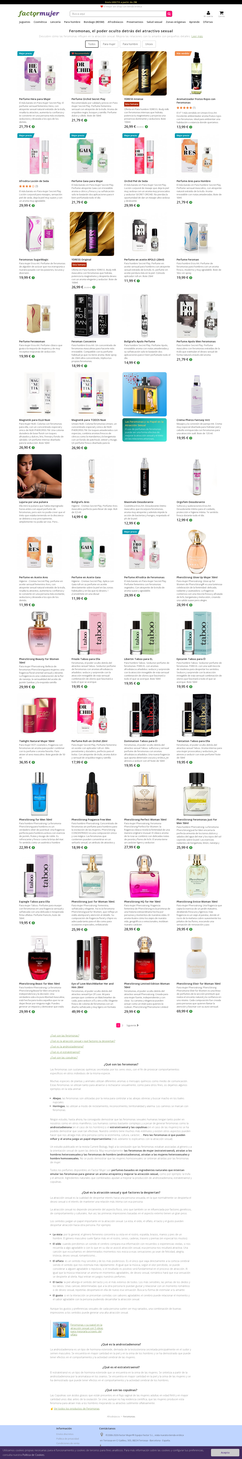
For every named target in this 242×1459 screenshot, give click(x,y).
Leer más (197, 36)
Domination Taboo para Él (140, 741)
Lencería (55, 22)
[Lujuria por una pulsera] (42, 476)
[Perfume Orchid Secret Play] (95, 73)
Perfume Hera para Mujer (35, 99)
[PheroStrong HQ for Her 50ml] (147, 876)
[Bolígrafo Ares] (95, 476)
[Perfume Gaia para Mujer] (95, 155)
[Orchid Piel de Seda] (147, 155)
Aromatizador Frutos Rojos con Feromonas (196, 100)
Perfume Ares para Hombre (193, 181)
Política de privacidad (67, 1438)
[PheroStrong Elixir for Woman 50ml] (200, 958)
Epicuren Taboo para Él (191, 659)
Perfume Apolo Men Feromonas (196, 341)
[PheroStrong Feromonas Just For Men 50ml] (200, 794)
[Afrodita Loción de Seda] (42, 155)
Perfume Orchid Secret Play (88, 99)
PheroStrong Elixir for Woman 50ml (199, 983)
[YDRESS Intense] (147, 73)
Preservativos (135, 22)
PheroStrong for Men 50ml (35, 819)
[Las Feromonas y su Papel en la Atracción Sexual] (147, 394)
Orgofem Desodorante (191, 502)
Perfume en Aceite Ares (33, 577)
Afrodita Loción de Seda (34, 181)
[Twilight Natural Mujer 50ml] (42, 715)
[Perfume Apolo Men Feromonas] (200, 316)
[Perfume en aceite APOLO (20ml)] (147, 234)
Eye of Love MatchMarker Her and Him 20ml (93, 985)
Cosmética (40, 22)
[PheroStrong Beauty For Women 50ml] (42, 633)
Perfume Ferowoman (32, 341)
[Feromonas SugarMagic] (42, 234)
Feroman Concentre (84, 341)
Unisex (149, 44)
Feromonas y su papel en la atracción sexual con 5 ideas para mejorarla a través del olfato (87, 1329)
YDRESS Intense (133, 99)
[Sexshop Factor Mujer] (38, 16)
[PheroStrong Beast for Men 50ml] (42, 958)
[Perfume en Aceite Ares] (42, 552)
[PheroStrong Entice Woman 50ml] (200, 876)
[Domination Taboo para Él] (147, 715)
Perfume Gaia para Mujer (87, 181)
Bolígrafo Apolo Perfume (139, 341)
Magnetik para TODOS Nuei (89, 420)
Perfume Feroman (188, 259)
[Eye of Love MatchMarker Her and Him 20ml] (95, 958)
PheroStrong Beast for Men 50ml (39, 983)
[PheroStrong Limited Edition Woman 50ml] (147, 958)
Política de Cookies (33, 1455)
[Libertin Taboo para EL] (147, 633)
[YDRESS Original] (95, 234)
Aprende (194, 22)
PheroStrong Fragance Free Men (91, 819)
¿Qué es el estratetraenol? (65, 1052)
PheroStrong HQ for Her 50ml (142, 901)
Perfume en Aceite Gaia (86, 577)
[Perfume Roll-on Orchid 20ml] (95, 715)
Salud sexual (154, 22)
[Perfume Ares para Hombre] (200, 155)
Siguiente (131, 1025)
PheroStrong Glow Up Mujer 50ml (197, 577)
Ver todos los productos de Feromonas (77, 1408)
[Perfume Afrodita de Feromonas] (147, 552)
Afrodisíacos (115, 22)
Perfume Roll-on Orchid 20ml (89, 741)
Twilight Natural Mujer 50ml (36, 741)
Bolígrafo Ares (80, 502)
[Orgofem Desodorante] (200, 476)
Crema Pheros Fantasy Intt (193, 420)
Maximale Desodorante (138, 502)
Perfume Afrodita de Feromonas (144, 577)
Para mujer (109, 44)
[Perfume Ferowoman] (42, 316)
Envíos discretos (64, 1434)
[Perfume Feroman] (200, 234)
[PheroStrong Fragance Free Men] (95, 794)
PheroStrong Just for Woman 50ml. (93, 901)
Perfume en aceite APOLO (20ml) (144, 259)
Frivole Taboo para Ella (86, 659)
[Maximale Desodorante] (147, 476)
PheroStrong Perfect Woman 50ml (145, 819)
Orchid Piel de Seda (136, 181)
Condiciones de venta (67, 1443)
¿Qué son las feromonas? (64, 1035)
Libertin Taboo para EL (138, 659)
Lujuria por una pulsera (33, 502)
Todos (91, 44)
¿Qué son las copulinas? (64, 1057)
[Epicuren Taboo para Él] (200, 633)
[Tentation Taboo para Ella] (200, 715)
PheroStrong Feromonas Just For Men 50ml (197, 821)
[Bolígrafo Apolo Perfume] (147, 316)
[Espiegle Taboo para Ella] (42, 876)
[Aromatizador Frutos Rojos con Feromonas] (200, 73)
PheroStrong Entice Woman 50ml (197, 901)
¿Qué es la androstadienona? (67, 1046)
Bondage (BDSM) (94, 22)
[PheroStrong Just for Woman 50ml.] (95, 876)
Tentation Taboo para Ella (193, 741)
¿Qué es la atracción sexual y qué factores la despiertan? (82, 1041)
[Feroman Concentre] (95, 316)
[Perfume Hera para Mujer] (42, 73)
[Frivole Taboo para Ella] (95, 633)
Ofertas (208, 22)
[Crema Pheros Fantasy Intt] (200, 394)
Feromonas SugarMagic (33, 259)
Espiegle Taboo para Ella (34, 901)
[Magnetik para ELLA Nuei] (42, 394)
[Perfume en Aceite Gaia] (95, 552)
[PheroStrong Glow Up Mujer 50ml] (200, 552)
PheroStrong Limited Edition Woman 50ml (147, 985)
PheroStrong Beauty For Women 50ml (39, 660)
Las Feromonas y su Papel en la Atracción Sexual (144, 423)
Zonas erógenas (176, 22)
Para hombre (72, 22)
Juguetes (24, 22)
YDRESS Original (81, 259)
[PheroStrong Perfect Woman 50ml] (147, 794)
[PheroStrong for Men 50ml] (42, 794)
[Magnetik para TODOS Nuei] (95, 394)
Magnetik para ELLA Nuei (34, 420)
